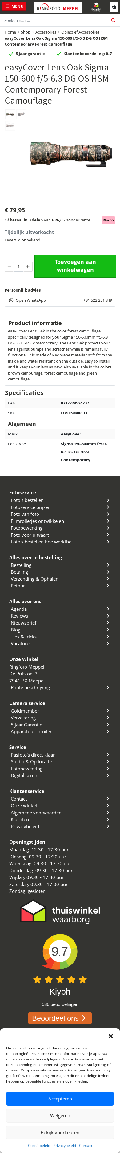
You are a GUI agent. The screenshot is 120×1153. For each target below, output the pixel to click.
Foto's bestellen (27, 500)
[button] (111, 1036)
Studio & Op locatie (31, 761)
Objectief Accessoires (80, 32)
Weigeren (60, 1115)
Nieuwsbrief (23, 623)
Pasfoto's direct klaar (33, 755)
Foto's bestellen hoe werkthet (42, 542)
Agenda (19, 609)
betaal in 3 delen (26, 220)
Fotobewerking (26, 528)
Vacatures (21, 643)
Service (17, 747)
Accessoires (45, 32)
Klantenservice (26, 791)
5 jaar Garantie (26, 725)
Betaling (19, 572)
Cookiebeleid (39, 1145)
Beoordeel (55, 1018)
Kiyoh (60, 991)
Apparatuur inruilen (32, 731)
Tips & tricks (24, 637)
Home (10, 32)
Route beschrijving (30, 687)
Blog (15, 629)
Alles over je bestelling (35, 557)
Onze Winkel (23, 659)
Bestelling (21, 565)
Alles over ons (25, 601)
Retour (18, 585)
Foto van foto (25, 514)
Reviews (19, 616)
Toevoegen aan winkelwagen (75, 265)
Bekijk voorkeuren (60, 1132)
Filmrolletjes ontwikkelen (37, 521)
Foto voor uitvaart (30, 535)
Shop (25, 32)
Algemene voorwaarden (36, 812)
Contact (85, 1145)
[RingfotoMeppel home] (58, 7)
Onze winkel (24, 805)
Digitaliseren (24, 775)
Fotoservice (22, 492)
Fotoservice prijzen (31, 507)
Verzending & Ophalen (34, 579)
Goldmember (25, 711)
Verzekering (23, 717)
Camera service (27, 703)
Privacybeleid (64, 1145)
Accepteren (60, 1098)
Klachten (20, 819)
